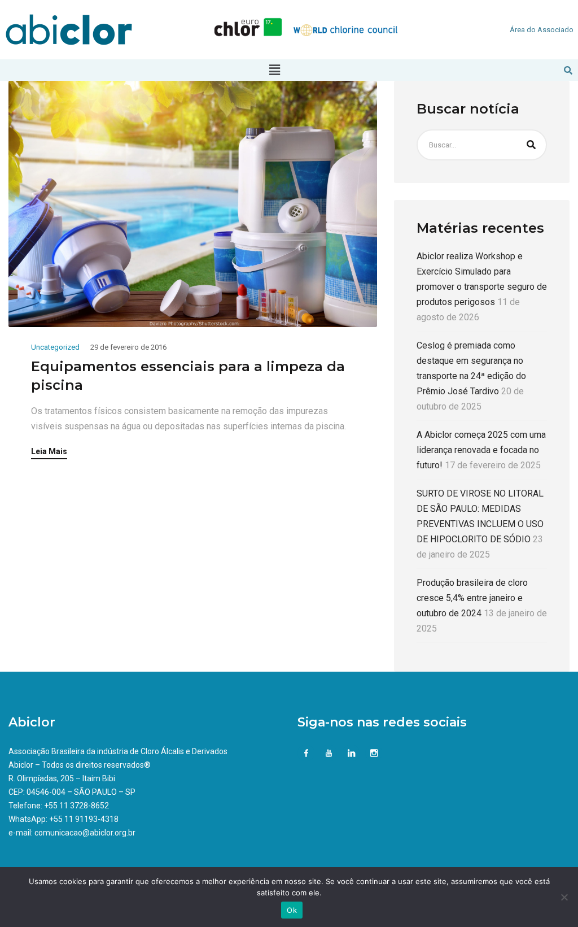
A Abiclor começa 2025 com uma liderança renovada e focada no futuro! (481, 450)
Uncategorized (55, 347)
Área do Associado (541, 29)
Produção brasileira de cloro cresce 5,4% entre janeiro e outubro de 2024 (472, 598)
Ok (292, 910)
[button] (274, 70)
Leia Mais (49, 451)
